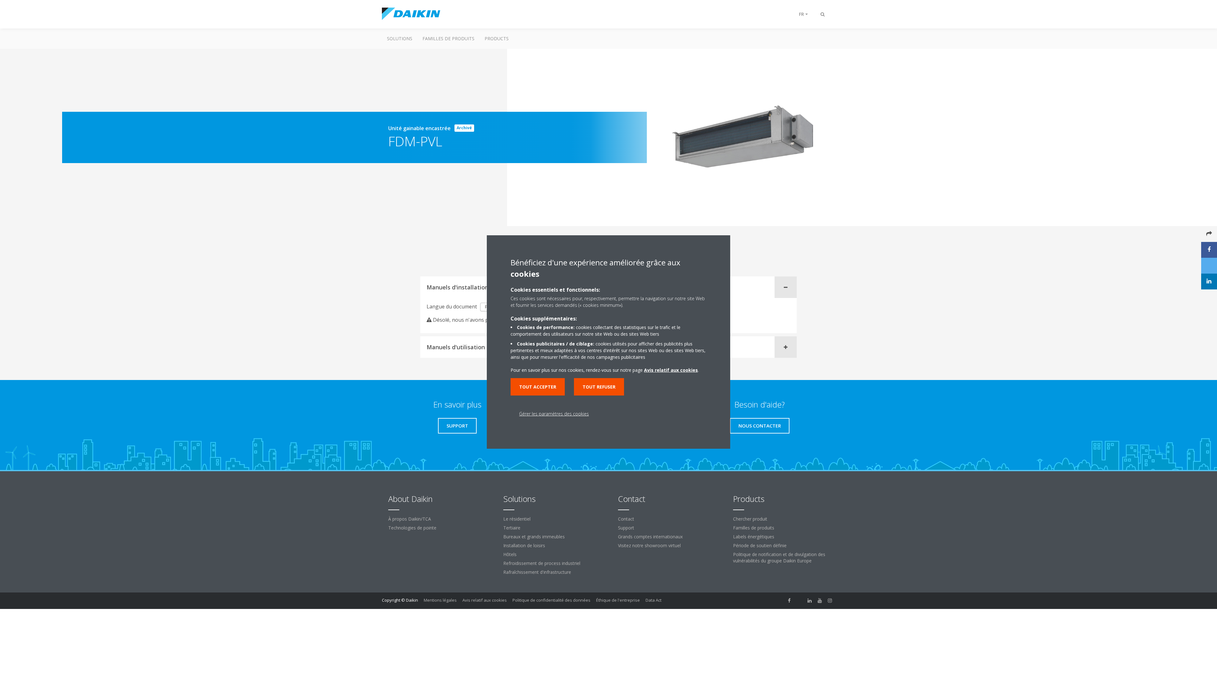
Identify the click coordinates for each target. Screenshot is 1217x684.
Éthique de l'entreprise (618, 600)
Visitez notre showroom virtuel (649, 545)
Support (626, 528)
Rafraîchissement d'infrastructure (537, 572)
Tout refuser (599, 387)
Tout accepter (537, 387)
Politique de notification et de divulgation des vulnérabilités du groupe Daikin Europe (779, 557)
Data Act (653, 600)
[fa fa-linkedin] (810, 601)
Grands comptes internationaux (650, 537)
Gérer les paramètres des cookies (554, 414)
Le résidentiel (517, 519)
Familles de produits (448, 38)
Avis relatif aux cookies (484, 600)
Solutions (399, 38)
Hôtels (510, 554)
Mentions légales (440, 600)
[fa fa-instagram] (830, 601)
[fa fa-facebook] (789, 601)
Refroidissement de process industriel (541, 563)
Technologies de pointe (412, 528)
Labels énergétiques (753, 537)
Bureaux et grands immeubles (534, 537)
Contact (626, 519)
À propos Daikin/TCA (409, 519)
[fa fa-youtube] (820, 601)
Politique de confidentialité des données (551, 600)
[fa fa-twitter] (800, 601)
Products (497, 38)
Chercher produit (750, 519)
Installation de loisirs (524, 545)
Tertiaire (511, 528)
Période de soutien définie (760, 545)
